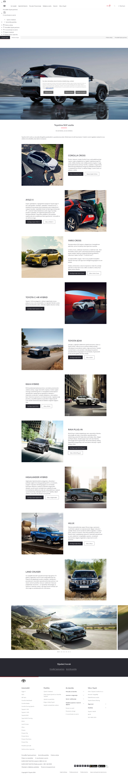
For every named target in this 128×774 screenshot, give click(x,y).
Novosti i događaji (93, 694)
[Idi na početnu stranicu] (4, 5)
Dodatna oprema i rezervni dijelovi (73, 703)
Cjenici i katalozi (48, 691)
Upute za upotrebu (49, 699)
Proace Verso (25, 736)
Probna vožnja (109, 37)
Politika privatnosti (74, 772)
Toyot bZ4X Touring (27, 718)
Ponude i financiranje (35, 6)
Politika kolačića (84, 772)
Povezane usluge (70, 711)
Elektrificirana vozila (93, 697)
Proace (23, 730)
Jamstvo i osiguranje (71, 695)
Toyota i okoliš (92, 711)
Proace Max (25, 742)
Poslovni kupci (15, 37)
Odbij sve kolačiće (69, 92)
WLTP (89, 714)
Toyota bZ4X (25, 715)
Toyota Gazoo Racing (94, 700)
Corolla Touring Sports (28, 706)
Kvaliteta (90, 708)
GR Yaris (24, 697)
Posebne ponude (26, 745)
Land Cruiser (25, 724)
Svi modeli (13, 6)
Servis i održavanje (71, 699)
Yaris (23, 694)
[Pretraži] (114, 6)
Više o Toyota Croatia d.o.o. (95, 691)
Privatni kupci (5, 37)
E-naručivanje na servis (72, 714)
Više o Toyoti (62, 6)
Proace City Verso (26, 739)
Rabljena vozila (47, 6)
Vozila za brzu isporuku (28, 749)
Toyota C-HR (25, 709)
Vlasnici (55, 6)
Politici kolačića (49, 88)
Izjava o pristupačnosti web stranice (98, 772)
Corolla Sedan (26, 703)
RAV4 (23, 721)
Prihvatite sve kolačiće (81, 92)
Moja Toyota (122, 6)
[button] (64, 627)
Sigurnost (90, 704)
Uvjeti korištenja (63, 772)
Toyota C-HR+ (25, 712)
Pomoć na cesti (70, 708)
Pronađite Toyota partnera (121, 37)
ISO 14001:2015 (92, 717)
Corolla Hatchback (27, 700)
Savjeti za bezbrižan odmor (51, 705)
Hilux (23, 727)
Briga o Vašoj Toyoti (49, 702)
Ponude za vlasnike (71, 691)
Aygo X (24, 691)
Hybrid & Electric (22, 6)
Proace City (25, 733)
